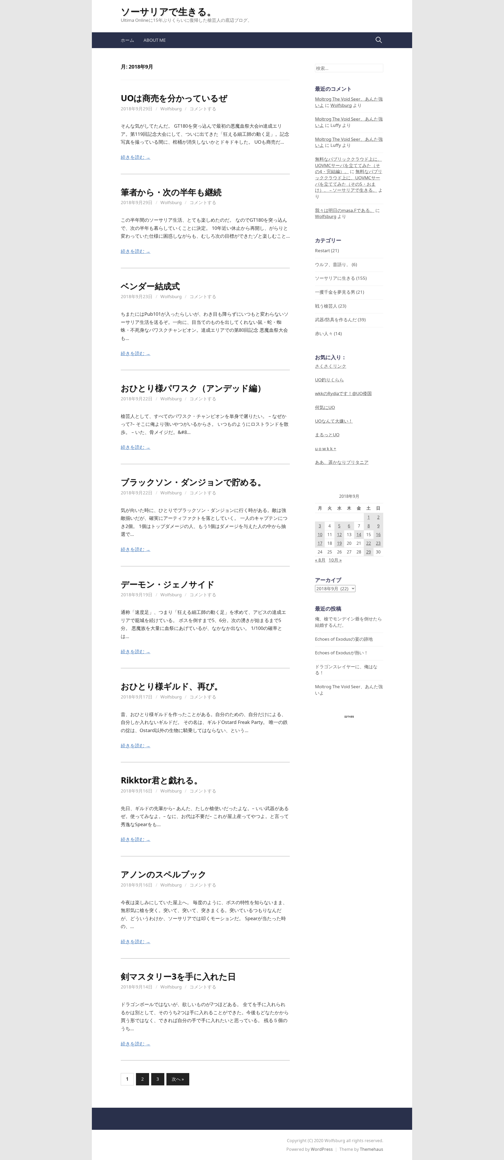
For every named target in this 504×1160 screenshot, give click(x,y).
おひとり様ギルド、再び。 (172, 686)
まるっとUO (327, 435)
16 (378, 534)
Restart (322, 250)
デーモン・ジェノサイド (167, 584)
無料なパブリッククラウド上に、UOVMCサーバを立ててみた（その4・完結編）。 (348, 165)
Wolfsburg (171, 109)
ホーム (127, 40)
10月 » (335, 560)
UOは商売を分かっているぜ (174, 97)
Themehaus (371, 1149)
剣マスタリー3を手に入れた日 (178, 976)
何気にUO (325, 407)
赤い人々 (324, 333)
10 (320, 534)
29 (368, 552)
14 (358, 534)
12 (339, 534)
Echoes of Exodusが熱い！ (341, 653)
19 (339, 543)
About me (155, 40)
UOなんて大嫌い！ (334, 421)
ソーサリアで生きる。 (168, 11)
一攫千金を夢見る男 (335, 292)
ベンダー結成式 (150, 286)
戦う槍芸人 (326, 306)
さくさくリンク (330, 366)
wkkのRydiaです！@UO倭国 (343, 393)
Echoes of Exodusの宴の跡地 (344, 639)
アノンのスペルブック (164, 874)
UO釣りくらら (329, 380)
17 (320, 543)
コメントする (203, 109)
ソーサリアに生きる (335, 278)
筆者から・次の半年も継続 (171, 192)
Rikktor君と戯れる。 (161, 780)
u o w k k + (325, 449)
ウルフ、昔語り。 (333, 264)
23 (378, 543)
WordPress (322, 1149)
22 (368, 543)
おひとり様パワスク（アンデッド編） (193, 387)
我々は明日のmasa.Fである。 (344, 210)
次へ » (178, 1079)
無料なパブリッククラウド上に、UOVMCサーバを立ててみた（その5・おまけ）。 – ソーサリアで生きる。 (348, 180)
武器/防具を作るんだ (336, 320)
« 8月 (320, 560)
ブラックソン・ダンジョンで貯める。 (193, 482)
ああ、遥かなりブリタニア (342, 462)
